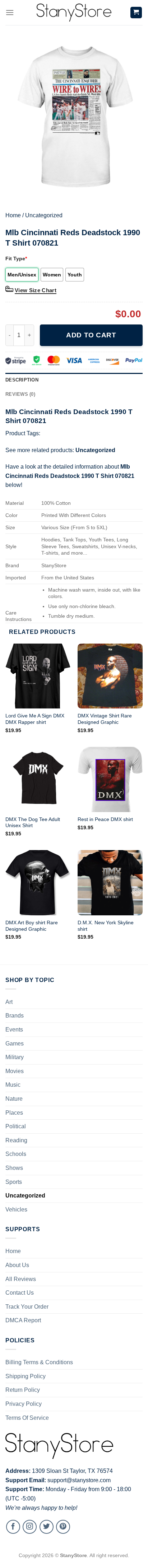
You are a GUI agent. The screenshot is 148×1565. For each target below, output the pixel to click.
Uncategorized (44, 215)
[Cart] (136, 13)
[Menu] (9, 12)
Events (14, 1029)
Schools (15, 1154)
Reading (16, 1140)
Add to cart (91, 335)
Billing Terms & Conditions (39, 1362)
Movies (14, 1071)
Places (14, 1113)
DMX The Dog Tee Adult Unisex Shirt (32, 823)
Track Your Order (26, 1307)
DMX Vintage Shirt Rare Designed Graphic (105, 719)
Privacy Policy (23, 1404)
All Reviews (20, 1279)
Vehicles (16, 1209)
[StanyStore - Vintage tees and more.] (74, 12)
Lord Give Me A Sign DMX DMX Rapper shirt (34, 719)
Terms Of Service (27, 1418)
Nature (14, 1099)
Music (12, 1085)
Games (14, 1043)
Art (9, 1002)
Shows (14, 1168)
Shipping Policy (25, 1376)
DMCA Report (23, 1320)
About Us (17, 1265)
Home (13, 215)
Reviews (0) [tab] (20, 394)
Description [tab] (21, 380)
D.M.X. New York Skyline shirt (106, 926)
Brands (14, 1015)
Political (15, 1126)
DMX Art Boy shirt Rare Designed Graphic (31, 926)
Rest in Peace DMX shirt (105, 819)
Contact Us (19, 1293)
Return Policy (22, 1390)
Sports (13, 1182)
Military (14, 1057)
